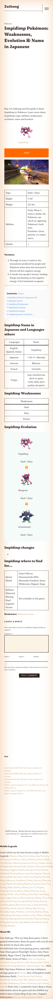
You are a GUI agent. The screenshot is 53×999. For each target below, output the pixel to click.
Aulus (49, 862)
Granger (4, 866)
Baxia (8, 915)
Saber (3, 901)
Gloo (42, 883)
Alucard (4, 890)
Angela (40, 887)
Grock (41, 908)
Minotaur (16, 915)
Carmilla (4, 908)
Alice (38, 866)
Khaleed (4, 911)
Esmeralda (47, 866)
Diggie (13, 869)
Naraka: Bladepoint (9, 983)
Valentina (17, 862)
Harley (17, 887)
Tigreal (46, 873)
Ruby (29, 901)
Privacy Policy (20, 997)
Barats (31, 897)
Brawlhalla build (8, 979)
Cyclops (21, 901)
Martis (46, 918)
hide (21, 293)
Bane (11, 904)
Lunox (13, 908)
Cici (25, 856)
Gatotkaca (20, 880)
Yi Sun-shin (13, 894)
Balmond (19, 904)
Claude (9, 883)
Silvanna (34, 890)
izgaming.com (26, 834)
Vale (49, 897)
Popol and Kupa (41, 894)
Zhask (29, 880)
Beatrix (27, 883)
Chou (37, 869)
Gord (45, 922)
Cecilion (4, 904)
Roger (21, 873)
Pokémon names (25, 614)
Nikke (3, 986)
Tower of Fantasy (28, 983)
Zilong (3, 887)
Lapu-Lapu (5, 897)
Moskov (20, 911)
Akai (34, 908)
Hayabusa (18, 883)
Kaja (19, 876)
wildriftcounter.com (39, 834)
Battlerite (21, 965)
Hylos (20, 890)
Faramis (4, 918)
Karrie (20, 918)
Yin (1, 862)
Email (21, 657)
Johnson (10, 880)
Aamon (26, 862)
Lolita (35, 904)
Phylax (7, 862)
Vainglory (40, 958)
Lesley (3, 894)
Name (7, 657)
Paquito (31, 866)
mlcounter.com (26, 836)
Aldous (24, 887)
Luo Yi (32, 887)
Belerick (43, 904)
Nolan (31, 856)
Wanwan (4, 869)
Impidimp (23, 142)
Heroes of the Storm (26, 962)
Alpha (38, 897)
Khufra (13, 873)
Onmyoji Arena (7, 962)
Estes (10, 887)
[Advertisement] (26, 78)
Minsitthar (36, 922)
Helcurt (37, 880)
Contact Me (34, 997)
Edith (46, 859)
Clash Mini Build (25, 979)
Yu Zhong (11, 901)
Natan (42, 862)
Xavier (40, 859)
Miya (2, 880)
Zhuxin (12, 856)
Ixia (37, 856)
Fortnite (22, 972)
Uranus (12, 890)
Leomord (29, 911)
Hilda (2, 922)
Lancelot (29, 873)
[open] (47, 9)
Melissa (31, 859)
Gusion (35, 883)
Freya (28, 904)
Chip (20, 856)
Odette (39, 915)
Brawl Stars (43, 962)
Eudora (23, 894)
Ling (2, 883)
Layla (42, 890)
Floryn (34, 862)
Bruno (3, 876)
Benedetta (14, 866)
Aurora (10, 922)
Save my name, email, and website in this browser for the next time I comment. (26, 668)
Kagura (38, 873)
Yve (48, 883)
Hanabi (45, 876)
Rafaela (37, 876)
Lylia (32, 915)
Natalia (20, 869)
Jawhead (4, 873)
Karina (43, 901)
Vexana (11, 925)
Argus (12, 911)
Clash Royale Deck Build (29, 976)
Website (36, 657)
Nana (45, 911)
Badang (12, 918)
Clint (44, 897)
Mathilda (11, 876)
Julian (24, 859)
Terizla (3, 925)
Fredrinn (15, 859)
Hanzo (46, 915)
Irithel (25, 915)
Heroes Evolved (8, 965)
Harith (20, 908)
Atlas (26, 890)
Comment (8, 634)
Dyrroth (19, 922)
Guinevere (28, 876)
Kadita (38, 911)
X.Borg (27, 908)
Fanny (36, 901)
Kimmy (28, 918)
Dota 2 (31, 958)
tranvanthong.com (12, 834)
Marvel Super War (36, 965)
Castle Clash (41, 979)
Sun (30, 894)
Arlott (3, 859)
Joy (8, 859)
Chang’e (30, 869)
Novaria (44, 856)
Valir (2, 915)
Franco (15, 897)
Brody (23, 866)
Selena (44, 869)
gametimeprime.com (39, 831)
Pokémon (8, 23)
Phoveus (46, 880)
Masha (27, 922)
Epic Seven (43, 983)
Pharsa (23, 897)
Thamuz (37, 918)
